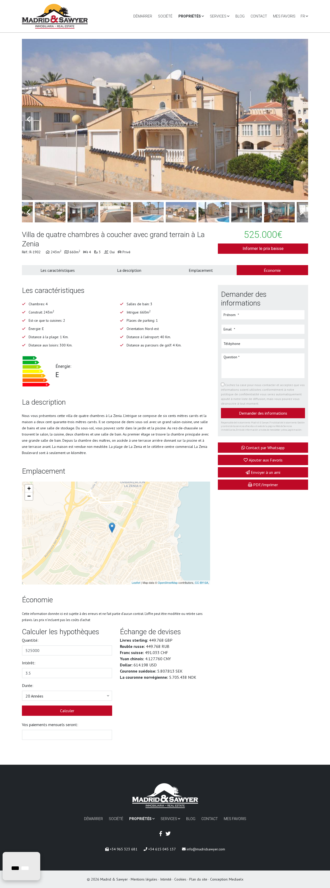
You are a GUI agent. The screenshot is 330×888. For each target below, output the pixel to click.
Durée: (27, 685)
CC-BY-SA (201, 582)
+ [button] (29, 488)
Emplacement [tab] (201, 270)
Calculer (67, 710)
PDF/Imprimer (265, 484)
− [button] (29, 496)
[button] (67, 696)
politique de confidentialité (240, 394)
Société (165, 16)
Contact (259, 16)
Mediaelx (236, 879)
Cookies (180, 879)
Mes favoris (284, 16)
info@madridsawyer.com (205, 849)
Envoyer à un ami (265, 472)
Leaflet (136, 582)
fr (303, 16)
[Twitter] (168, 833)
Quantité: (30, 640)
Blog (240, 16)
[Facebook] (160, 833)
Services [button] (218, 16)
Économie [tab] (272, 270)
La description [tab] (129, 270)
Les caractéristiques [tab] (57, 270)
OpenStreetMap (168, 582)
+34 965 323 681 (123, 849)
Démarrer (142, 16)
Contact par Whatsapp (265, 447)
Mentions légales (144, 879)
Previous (28, 119)
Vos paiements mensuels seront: (50, 724)
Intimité (165, 879)
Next (301, 119)
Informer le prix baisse (263, 248)
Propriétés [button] (190, 16)
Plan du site (198, 879)
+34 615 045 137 (161, 849)
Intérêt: (28, 662)
